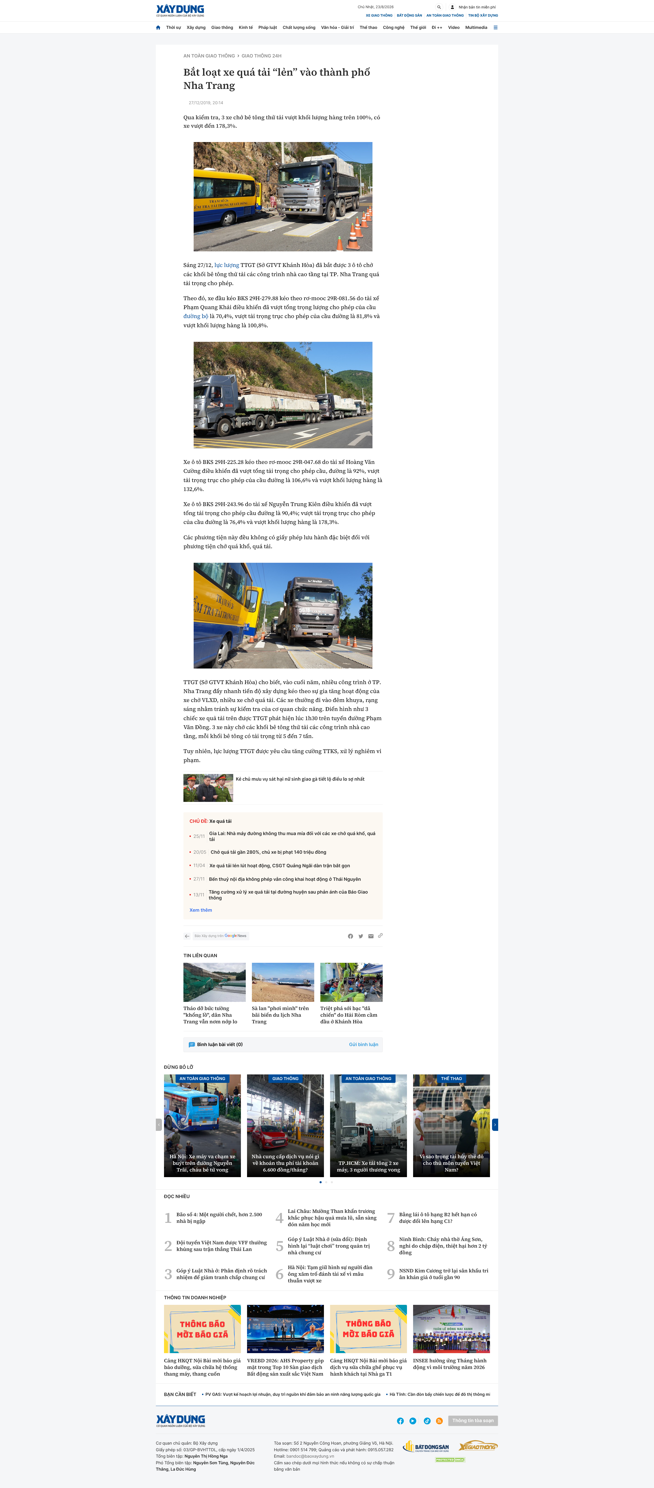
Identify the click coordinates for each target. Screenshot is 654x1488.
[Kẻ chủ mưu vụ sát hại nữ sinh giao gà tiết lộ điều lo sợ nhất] (208, 788)
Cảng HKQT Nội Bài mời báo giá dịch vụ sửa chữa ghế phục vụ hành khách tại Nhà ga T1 (368, 1367)
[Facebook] (350, 936)
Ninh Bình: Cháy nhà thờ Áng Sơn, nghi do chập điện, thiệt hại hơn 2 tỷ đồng (443, 1246)
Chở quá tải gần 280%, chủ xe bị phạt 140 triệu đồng (268, 852)
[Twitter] (361, 936)
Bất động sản (409, 16)
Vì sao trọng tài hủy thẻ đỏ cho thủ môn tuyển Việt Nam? (451, 1163)
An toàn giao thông (445, 16)
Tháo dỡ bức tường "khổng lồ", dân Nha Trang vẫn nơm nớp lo (210, 1015)
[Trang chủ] (158, 27)
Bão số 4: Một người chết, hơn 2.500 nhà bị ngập (219, 1217)
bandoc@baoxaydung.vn (310, 1456)
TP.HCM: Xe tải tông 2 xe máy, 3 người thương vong (368, 1166)
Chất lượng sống (299, 27)
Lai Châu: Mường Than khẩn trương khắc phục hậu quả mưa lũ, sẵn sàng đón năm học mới (332, 1218)
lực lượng (226, 265)
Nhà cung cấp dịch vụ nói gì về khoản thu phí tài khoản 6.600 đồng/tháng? (285, 1163)
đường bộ (195, 316)
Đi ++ (437, 27)
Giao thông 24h (262, 56)
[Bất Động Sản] (426, 1446)
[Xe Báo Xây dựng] (478, 1445)
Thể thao (368, 27)
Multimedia (476, 27)
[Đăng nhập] (452, 7)
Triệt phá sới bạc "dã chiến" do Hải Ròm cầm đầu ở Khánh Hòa (348, 1015)
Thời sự (173, 27)
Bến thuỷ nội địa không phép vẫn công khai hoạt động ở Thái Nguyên (285, 879)
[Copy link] (380, 936)
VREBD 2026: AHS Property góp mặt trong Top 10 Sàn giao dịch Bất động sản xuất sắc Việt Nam (285, 1367)
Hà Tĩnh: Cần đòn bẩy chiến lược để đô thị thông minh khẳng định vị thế (460, 1394)
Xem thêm (201, 910)
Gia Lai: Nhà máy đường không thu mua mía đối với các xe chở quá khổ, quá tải (292, 836)
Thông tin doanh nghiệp (195, 1297)
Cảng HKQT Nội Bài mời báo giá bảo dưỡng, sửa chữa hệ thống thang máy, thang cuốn (202, 1367)
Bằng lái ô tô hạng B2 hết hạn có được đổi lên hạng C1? (438, 1217)
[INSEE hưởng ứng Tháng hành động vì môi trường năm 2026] (451, 1329)
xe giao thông (379, 16)
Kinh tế (246, 27)
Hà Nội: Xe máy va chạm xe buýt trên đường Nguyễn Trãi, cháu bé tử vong (202, 1163)
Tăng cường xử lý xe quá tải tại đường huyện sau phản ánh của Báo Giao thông (288, 895)
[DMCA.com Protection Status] (450, 1459)
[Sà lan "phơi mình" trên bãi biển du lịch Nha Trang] (283, 982)
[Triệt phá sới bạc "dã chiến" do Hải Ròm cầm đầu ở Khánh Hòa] (351, 982)
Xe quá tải (220, 821)
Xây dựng (196, 27)
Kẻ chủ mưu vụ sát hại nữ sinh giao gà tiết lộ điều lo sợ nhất (300, 779)
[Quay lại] (187, 936)
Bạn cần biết (180, 1394)
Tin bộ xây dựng (483, 16)
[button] (321, 1182)
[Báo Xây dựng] (180, 10)
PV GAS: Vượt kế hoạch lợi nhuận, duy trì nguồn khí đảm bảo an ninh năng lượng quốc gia (292, 1394)
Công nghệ (393, 27)
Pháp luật (268, 27)
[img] (283, 197)
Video (454, 27)
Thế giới (418, 27)
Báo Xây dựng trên (209, 936)
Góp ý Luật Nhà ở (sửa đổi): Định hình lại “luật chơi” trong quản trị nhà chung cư (329, 1246)
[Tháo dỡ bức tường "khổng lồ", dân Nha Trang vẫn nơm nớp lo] (214, 982)
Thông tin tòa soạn (473, 1420)
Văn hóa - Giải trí (337, 27)
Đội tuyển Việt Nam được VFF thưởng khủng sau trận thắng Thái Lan (222, 1245)
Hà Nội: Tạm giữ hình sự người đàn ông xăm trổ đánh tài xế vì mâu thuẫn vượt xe (330, 1274)
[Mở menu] (495, 27)
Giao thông (222, 27)
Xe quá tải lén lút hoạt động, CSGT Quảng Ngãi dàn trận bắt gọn (279, 866)
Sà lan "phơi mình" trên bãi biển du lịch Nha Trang (280, 1015)
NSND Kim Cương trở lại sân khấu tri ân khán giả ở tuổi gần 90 (443, 1274)
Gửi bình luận (363, 1044)
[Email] (371, 936)
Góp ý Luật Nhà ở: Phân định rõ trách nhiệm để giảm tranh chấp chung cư (222, 1274)
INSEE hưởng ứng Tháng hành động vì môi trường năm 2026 (450, 1363)
